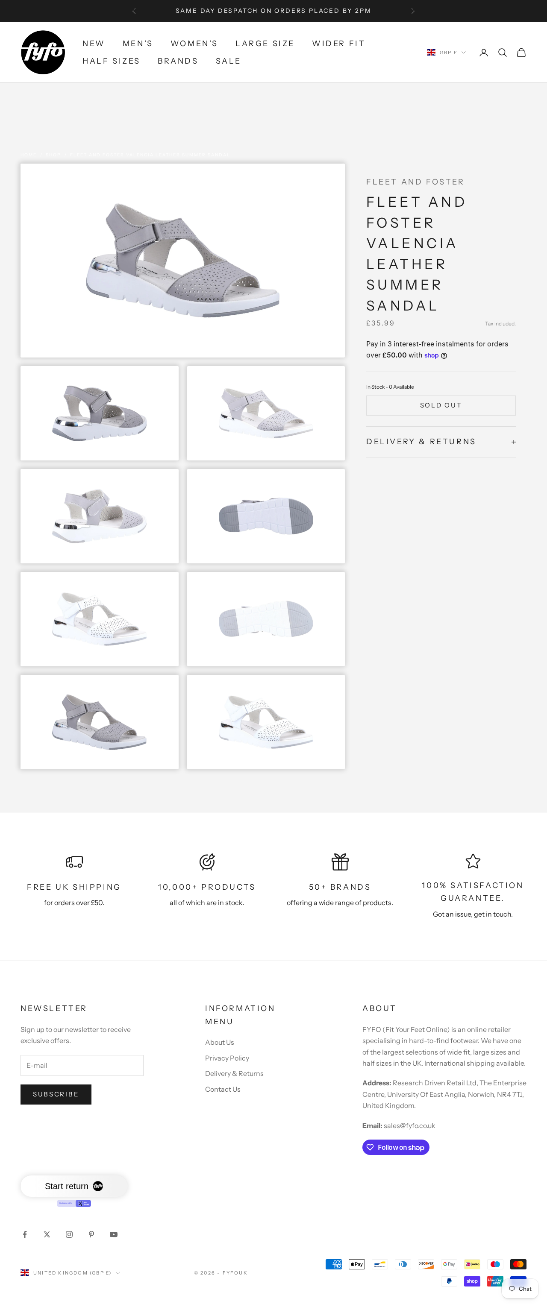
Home (29, 155)
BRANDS (178, 61)
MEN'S (138, 43)
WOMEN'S (194, 43)
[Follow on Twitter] (47, 1234)
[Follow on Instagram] (69, 1234)
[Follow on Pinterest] (91, 1234)
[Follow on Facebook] (25, 1234)
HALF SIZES (111, 61)
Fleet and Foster (415, 182)
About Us (219, 1042)
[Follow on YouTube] (113, 1234)
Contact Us (223, 1089)
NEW (94, 43)
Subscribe (56, 1094)
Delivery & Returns (234, 1073)
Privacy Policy (227, 1058)
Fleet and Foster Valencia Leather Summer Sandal (150, 155)
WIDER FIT (338, 43)
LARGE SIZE (265, 43)
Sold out (441, 405)
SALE (228, 61)
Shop (53, 155)
